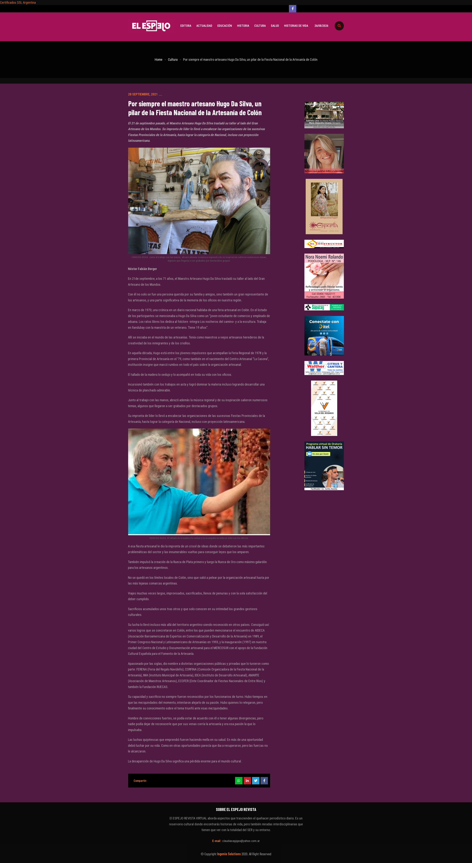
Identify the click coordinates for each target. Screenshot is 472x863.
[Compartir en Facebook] (264, 780)
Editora (185, 25)
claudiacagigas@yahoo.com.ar (241, 841)
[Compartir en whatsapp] (238, 780)
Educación (224, 25)
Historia (243, 25)
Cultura (260, 25)
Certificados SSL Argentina (18, 2)
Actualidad (204, 25)
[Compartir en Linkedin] (247, 780)
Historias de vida (296, 25)
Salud (275, 25)
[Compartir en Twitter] (255, 780)
